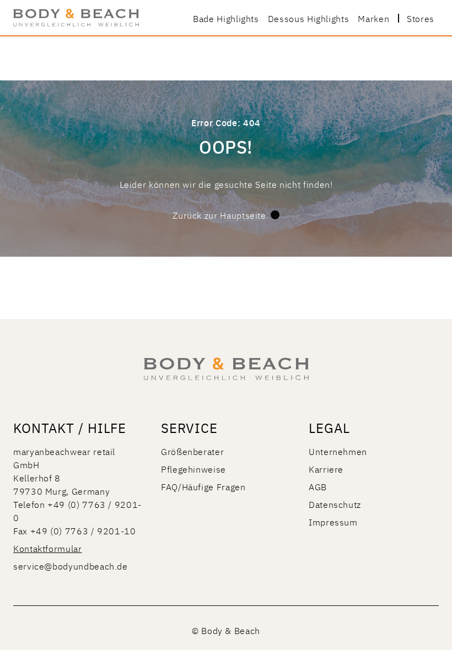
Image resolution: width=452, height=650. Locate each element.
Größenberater (192, 451)
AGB (318, 486)
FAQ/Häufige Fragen (203, 486)
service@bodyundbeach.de (70, 566)
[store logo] (76, 17)
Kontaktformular (47, 548)
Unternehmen (338, 451)
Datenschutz (335, 504)
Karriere (326, 469)
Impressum (333, 522)
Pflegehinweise (193, 469)
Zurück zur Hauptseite (219, 215)
